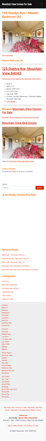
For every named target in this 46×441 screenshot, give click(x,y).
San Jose (5, 379)
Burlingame (6, 313)
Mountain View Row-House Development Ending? (20, 270)
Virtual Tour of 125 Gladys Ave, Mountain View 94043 (21, 79)
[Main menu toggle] (41, 4)
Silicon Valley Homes (15, 426)
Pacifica (4, 360)
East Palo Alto (7, 323)
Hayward (5, 332)
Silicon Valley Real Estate (28, 418)
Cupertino (5, 318)
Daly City (5, 320)
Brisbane (5, 310)
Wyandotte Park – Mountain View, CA (15, 259)
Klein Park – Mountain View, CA (13, 262)
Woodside (5, 397)
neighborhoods (7, 292)
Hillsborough (6, 334)
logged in (15, 171)
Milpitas (4, 349)
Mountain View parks (9, 285)
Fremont (5, 329)
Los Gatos (5, 342)
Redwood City (7, 368)
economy (5, 281)
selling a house (7, 299)
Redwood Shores (8, 370)
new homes (6, 295)
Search (4, 184)
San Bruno (5, 373)
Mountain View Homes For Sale (17, 4)
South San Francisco (9, 389)
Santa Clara (6, 384)
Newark (4, 358)
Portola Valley (6, 365)
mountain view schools (10, 288)
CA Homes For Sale (31, 426)
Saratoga (5, 387)
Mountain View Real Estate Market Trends (26, 410)
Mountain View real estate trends (22, 161)
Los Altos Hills (7, 339)
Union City (5, 394)
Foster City (6, 325)
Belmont (5, 308)
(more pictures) (7, 55)
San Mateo (5, 382)
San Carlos (6, 377)
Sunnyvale (5, 392)
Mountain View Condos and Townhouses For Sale (20, 117)
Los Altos (5, 337)
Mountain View (7, 355)
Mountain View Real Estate (19, 123)
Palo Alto (5, 363)
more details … (11, 101)
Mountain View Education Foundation (15, 266)
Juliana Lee (23, 415)
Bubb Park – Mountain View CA (13, 255)
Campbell (5, 315)
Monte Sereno (7, 353)
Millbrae (4, 347)
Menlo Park (6, 344)
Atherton (5, 305)
